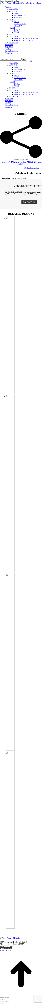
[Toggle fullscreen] (3, 997)
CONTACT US (29, 202)
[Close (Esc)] (8, 997)
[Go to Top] (21, 995)
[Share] (6, 997)
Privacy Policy (5, 950)
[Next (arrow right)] (3, 999)
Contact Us (6, 948)
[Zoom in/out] (1, 997)
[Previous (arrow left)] (1, 999)
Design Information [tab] (31, 168)
